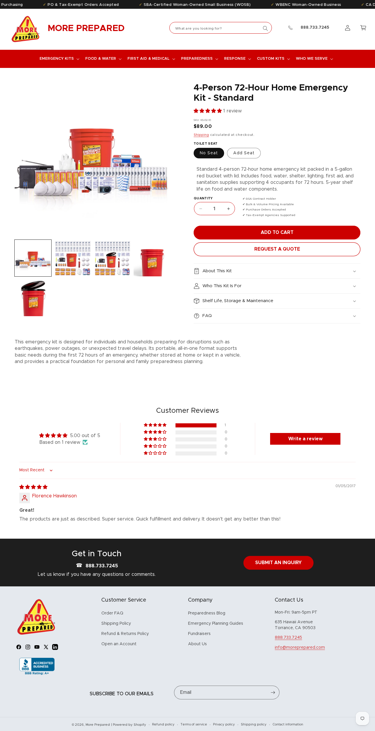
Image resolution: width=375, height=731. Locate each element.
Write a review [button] (305, 438)
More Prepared (98, 724)
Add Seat (244, 153)
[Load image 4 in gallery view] (112, 258)
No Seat (209, 153)
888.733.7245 (102, 566)
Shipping (201, 134)
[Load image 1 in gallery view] (33, 258)
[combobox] (220, 28)
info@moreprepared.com (300, 648)
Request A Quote (277, 249)
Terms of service (193, 724)
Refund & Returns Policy (125, 634)
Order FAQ (112, 613)
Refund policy (163, 724)
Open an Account (119, 644)
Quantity (203, 198)
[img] (33, 487)
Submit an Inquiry (278, 562)
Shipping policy (254, 724)
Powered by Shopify (129, 724)
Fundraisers (199, 634)
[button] (59, 59)
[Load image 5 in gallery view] (152, 258)
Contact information (287, 724)
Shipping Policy (116, 624)
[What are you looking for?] (265, 28)
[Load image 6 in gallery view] (33, 297)
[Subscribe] (272, 692)
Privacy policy (224, 724)
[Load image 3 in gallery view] (72, 258)
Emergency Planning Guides (215, 624)
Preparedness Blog (206, 613)
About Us (197, 644)
